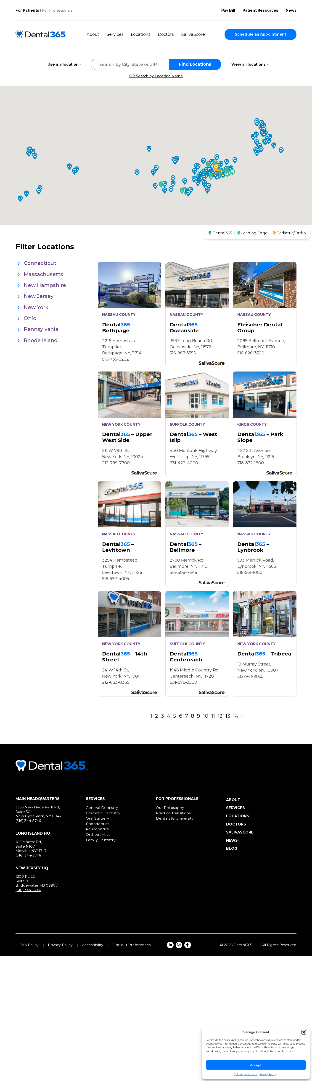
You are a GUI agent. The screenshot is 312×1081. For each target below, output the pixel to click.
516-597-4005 (115, 578)
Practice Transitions (173, 813)
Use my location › (64, 64)
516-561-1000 (249, 572)
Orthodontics (98, 834)
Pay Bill (228, 10)
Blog (231, 848)
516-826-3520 (250, 353)
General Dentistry (102, 807)
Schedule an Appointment (260, 34)
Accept (256, 1065)
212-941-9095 (250, 676)
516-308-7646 (183, 572)
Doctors (166, 34)
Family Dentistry (101, 840)
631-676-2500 (183, 682)
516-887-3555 (183, 353)
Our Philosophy (170, 807)
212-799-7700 (116, 462)
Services (115, 34)
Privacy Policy (267, 1074)
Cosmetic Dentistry (103, 813)
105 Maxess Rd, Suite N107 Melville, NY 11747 (31, 846)
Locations (141, 34)
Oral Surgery (97, 818)
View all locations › (249, 64)
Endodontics (97, 824)
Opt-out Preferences (132, 945)
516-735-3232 (115, 359)
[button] (304, 1032)
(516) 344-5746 (28, 820)
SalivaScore (193, 34)
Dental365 (222, 233)
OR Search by (156, 76)
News (291, 10)
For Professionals (57, 10)
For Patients (27, 10)
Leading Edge (254, 233)
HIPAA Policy (27, 945)
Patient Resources (260, 10)
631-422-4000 (184, 462)
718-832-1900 (250, 462)
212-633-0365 (115, 682)
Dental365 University (174, 818)
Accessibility (92, 945)
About (93, 34)
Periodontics (97, 829)
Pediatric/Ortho (291, 233)
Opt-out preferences (245, 1074)
